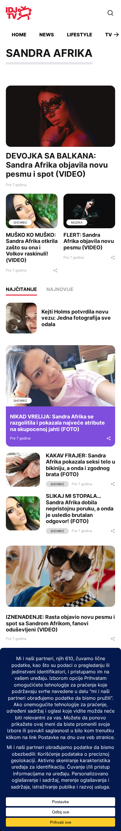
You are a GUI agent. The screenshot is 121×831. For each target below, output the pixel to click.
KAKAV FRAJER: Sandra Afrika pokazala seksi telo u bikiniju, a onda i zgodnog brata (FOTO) (80, 465)
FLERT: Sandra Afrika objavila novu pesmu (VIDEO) (88, 241)
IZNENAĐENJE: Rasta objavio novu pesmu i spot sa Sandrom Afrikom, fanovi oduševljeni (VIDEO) (60, 623)
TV (108, 35)
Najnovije (59, 289)
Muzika (77, 222)
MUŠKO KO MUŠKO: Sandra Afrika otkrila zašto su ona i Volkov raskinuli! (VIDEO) (32, 247)
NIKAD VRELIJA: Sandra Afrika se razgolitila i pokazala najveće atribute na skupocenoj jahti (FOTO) (57, 422)
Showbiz (20, 222)
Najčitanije (21, 289)
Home (19, 35)
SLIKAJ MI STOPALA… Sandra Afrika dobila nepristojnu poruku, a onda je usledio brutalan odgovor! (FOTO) (79, 508)
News (46, 35)
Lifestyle (79, 35)
